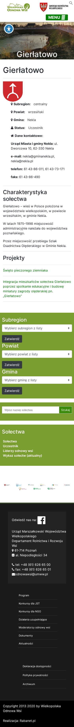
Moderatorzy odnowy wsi (34, 627)
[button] (71, 3)
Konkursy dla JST (29, 603)
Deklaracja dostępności (37, 666)
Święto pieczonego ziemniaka (25, 270)
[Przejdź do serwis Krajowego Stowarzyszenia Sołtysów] (51, 488)
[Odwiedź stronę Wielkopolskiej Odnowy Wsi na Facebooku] (41, 520)
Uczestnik (35, 128)
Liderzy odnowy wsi (18, 451)
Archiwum (29, 684)
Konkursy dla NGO (30, 611)
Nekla (31, 120)
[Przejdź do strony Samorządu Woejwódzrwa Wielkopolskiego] (7, 485)
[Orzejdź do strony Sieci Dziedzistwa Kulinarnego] (19, 485)
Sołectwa (10, 441)
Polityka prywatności (35, 675)
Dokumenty (26, 635)
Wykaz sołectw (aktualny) (22, 455)
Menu (54, 17)
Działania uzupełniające (33, 619)
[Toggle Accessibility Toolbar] (9, 28)
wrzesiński (36, 112)
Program (24, 595)
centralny (40, 104)
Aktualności (26, 643)
